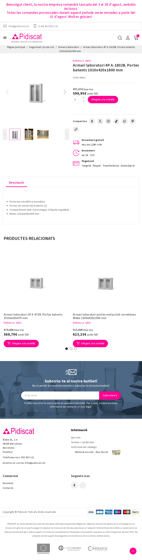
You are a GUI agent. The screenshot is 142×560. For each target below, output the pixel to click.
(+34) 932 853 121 (48, 26)
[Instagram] (108, 121)
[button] (64, 92)
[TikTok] (116, 121)
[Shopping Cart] (136, 38)
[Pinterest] (133, 121)
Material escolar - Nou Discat (91, 452)
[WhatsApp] (124, 121)
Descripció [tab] (16, 183)
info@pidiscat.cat (19, 26)
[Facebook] (92, 121)
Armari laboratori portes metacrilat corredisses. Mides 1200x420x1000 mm (104, 316)
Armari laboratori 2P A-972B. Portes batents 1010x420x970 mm (33, 316)
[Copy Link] (76, 129)
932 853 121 (27, 457)
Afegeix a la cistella (103, 99)
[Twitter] (100, 121)
